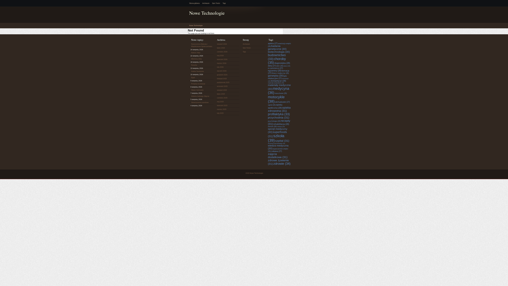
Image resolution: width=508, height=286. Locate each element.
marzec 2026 (221, 63)
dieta (272, 66)
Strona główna (194, 3)
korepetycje (278, 81)
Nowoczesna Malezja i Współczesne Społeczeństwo (201, 45)
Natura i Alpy (195, 53)
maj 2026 (220, 56)
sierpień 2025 (222, 90)
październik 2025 (223, 82)
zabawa (276, 151)
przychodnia (278, 117)
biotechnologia (279, 51)
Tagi (224, 3)
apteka (273, 43)
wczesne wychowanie (276, 143)
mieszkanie (281, 93)
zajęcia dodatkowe (277, 155)
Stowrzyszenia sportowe (200, 102)
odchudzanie (282, 102)
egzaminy (274, 70)
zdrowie (282, 163)
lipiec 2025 (221, 94)
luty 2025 (220, 113)
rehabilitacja (281, 124)
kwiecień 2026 (222, 59)
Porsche (194, 65)
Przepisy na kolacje (198, 84)
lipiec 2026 (221, 48)
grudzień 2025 (222, 75)
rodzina (281, 126)
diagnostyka (282, 63)
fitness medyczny (280, 73)
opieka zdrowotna (279, 109)
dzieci (287, 66)
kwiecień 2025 (222, 105)
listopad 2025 (222, 79)
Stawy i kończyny (197, 90)
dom (279, 66)
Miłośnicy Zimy (196, 59)
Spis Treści (216, 3)
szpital (282, 140)
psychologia (274, 121)
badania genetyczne (277, 47)
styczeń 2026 (221, 71)
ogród (272, 105)
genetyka (276, 75)
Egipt (193, 78)
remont (272, 127)
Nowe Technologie (207, 13)
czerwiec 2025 (222, 98)
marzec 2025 (221, 109)
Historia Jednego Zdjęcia (200, 96)
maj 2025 (220, 102)
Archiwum (205, 3)
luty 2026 (220, 67)
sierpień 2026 (222, 44)
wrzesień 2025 (222, 86)
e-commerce (275, 68)
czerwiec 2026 (222, 52)
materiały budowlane (276, 83)
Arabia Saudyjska (197, 71)
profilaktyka (279, 114)
